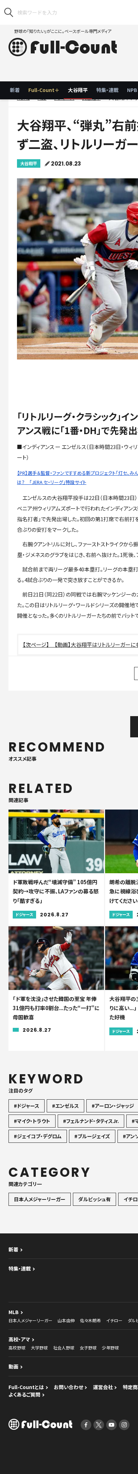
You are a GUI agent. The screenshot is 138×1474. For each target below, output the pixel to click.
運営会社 (103, 1386)
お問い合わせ (68, 1386)
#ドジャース (26, 1105)
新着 (15, 89)
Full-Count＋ (43, 89)
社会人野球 (63, 1348)
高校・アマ (19, 1339)
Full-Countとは (26, 1386)
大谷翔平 (78, 89)
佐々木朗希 (90, 1320)
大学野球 (39, 1348)
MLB (13, 1311)
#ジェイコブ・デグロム (38, 1136)
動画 (13, 1366)
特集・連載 (107, 89)
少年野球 (110, 1348)
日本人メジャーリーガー (39, 1199)
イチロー (114, 1320)
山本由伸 (66, 1320)
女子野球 (88, 1348)
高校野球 (16, 1348)
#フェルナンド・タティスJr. (91, 1120)
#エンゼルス (65, 1105)
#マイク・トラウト (32, 1120)
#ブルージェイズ (92, 1136)
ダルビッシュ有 (94, 1199)
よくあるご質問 (24, 1394)
